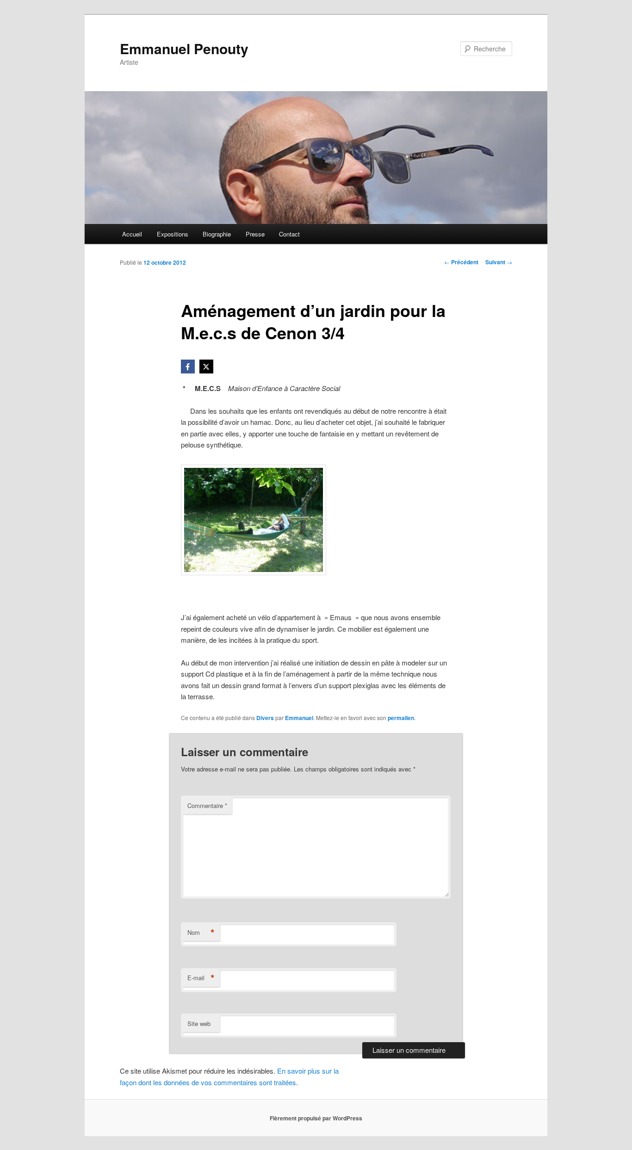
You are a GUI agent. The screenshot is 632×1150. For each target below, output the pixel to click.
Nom (201, 932)
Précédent (461, 262)
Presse (255, 234)
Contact (289, 234)
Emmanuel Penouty (184, 48)
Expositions (172, 234)
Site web (199, 1023)
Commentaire (207, 805)
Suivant (498, 262)
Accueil (132, 234)
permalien (401, 718)
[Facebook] (188, 366)
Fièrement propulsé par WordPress (316, 1118)
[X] (206, 366)
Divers (265, 718)
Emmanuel (299, 718)
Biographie (217, 234)
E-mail (201, 977)
